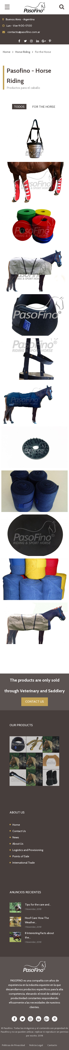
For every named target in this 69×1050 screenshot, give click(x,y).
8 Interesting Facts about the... (39, 935)
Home (16, 824)
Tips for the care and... (38, 904)
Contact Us (19, 831)
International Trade (23, 862)
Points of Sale (20, 856)
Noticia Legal (36, 1045)
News (15, 837)
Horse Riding (34, 292)
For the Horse (43, 107)
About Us (17, 843)
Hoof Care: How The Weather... (37, 920)
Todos (19, 107)
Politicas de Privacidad (13, 1045)
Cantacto (52, 1045)
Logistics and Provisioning (27, 850)
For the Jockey (34, 563)
